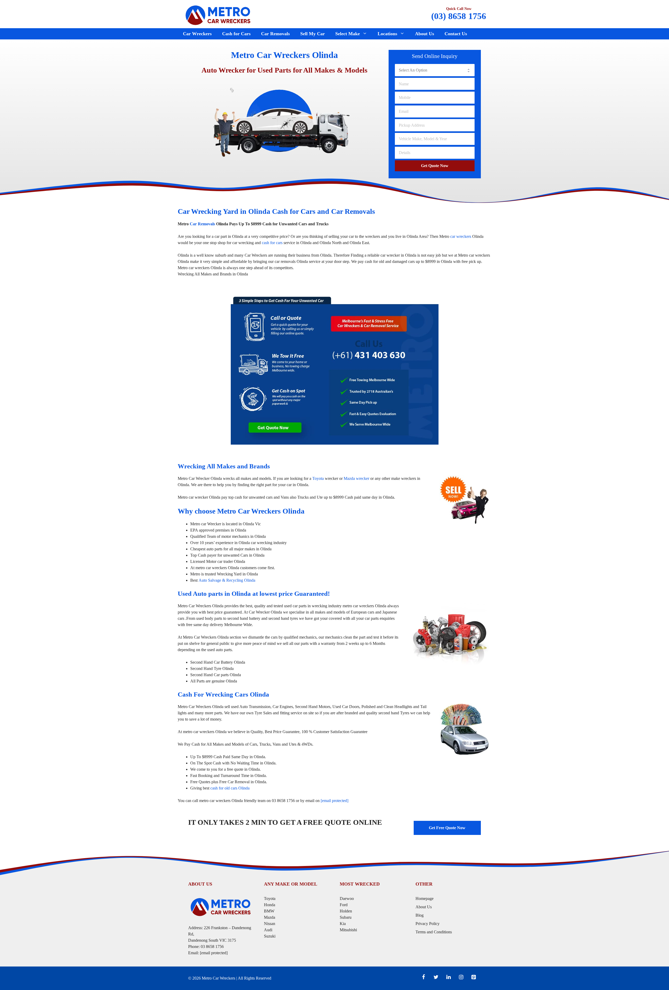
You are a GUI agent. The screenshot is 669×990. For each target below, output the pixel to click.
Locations (387, 33)
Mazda (269, 917)
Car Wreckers (197, 33)
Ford (344, 905)
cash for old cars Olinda (230, 788)
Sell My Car (312, 33)
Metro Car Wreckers (218, 978)
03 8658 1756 (212, 946)
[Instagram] (461, 977)
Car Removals (275, 33)
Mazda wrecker (356, 478)
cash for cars (272, 242)
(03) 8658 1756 (458, 16)
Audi (268, 930)
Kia (343, 923)
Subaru (346, 917)
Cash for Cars (236, 33)
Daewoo (347, 898)
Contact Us (456, 33)
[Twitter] (436, 977)
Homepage (425, 898)
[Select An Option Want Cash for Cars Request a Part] (435, 70)
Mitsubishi (348, 930)
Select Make (347, 33)
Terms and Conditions (434, 932)
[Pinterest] (473, 977)
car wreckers (460, 236)
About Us (424, 33)
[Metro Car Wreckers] (218, 14)
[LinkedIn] (448, 977)
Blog (420, 915)
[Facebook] (423, 977)
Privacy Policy (428, 923)
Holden (346, 911)
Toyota (318, 478)
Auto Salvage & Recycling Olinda (227, 580)
